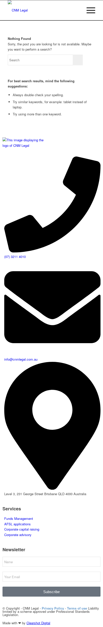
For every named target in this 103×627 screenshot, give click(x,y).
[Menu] (88, 10)
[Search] (77, 10)
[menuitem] (77, 10)
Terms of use (77, 608)
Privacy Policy (53, 608)
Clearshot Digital (38, 623)
